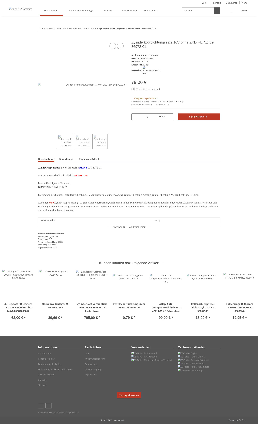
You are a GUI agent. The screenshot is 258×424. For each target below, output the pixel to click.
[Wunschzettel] (232, 10)
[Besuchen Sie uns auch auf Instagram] (48, 405)
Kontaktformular (46, 358)
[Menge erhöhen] (170, 117)
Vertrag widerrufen (129, 395)
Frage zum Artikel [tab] (89, 159)
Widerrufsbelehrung (95, 358)
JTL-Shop (242, 420)
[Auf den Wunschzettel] (120, 46)
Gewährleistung (46, 374)
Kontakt (217, 2)
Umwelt (42, 380)
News (244, 2)
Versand (156, 89)
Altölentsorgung (93, 369)
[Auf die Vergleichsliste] (112, 46)
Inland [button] (166, 104)
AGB (87, 353)
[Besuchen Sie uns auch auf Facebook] (41, 405)
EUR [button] (204, 2)
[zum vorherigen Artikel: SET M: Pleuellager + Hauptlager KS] (210, 28)
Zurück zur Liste (47, 28)
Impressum (90, 374)
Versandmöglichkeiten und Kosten (55, 369)
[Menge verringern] (135, 117)
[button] (226, 10)
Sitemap (42, 385)
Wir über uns (44, 353)
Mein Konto (231, 2)
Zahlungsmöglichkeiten (49, 364)
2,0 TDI (145, 64)
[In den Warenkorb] (40, 38)
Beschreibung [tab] (46, 159)
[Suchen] (217, 10)
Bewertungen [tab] (66, 159)
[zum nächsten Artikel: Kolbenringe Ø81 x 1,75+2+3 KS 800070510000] (217, 28)
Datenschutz (91, 364)
